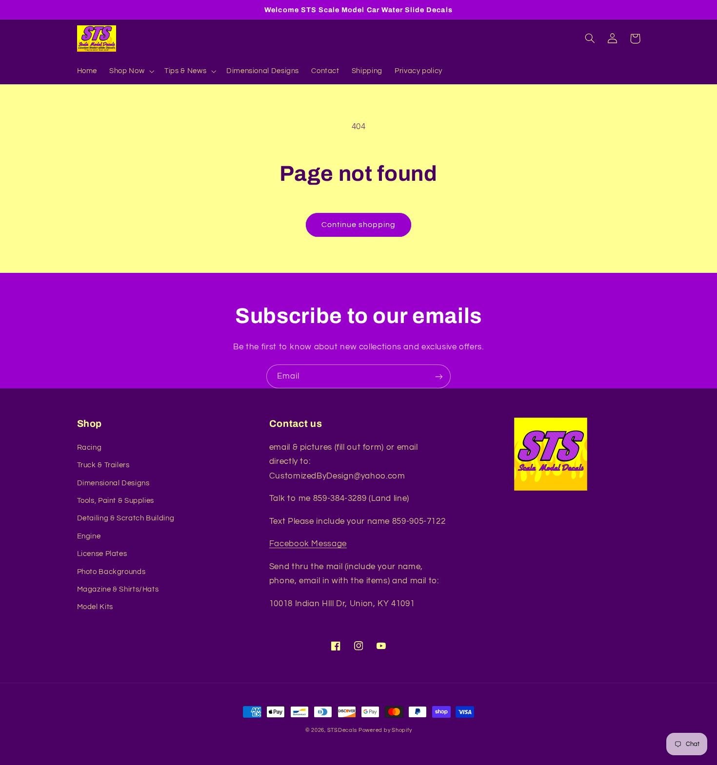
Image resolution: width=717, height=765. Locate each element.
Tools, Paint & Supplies (116, 500)
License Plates (102, 553)
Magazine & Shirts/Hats (118, 589)
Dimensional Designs (113, 483)
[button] (131, 71)
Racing (89, 447)
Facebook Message (308, 543)
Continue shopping (358, 225)
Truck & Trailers (103, 465)
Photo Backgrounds (111, 571)
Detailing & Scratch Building (126, 518)
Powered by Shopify (385, 730)
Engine (89, 536)
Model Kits (95, 607)
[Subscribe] (439, 376)
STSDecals (342, 730)
